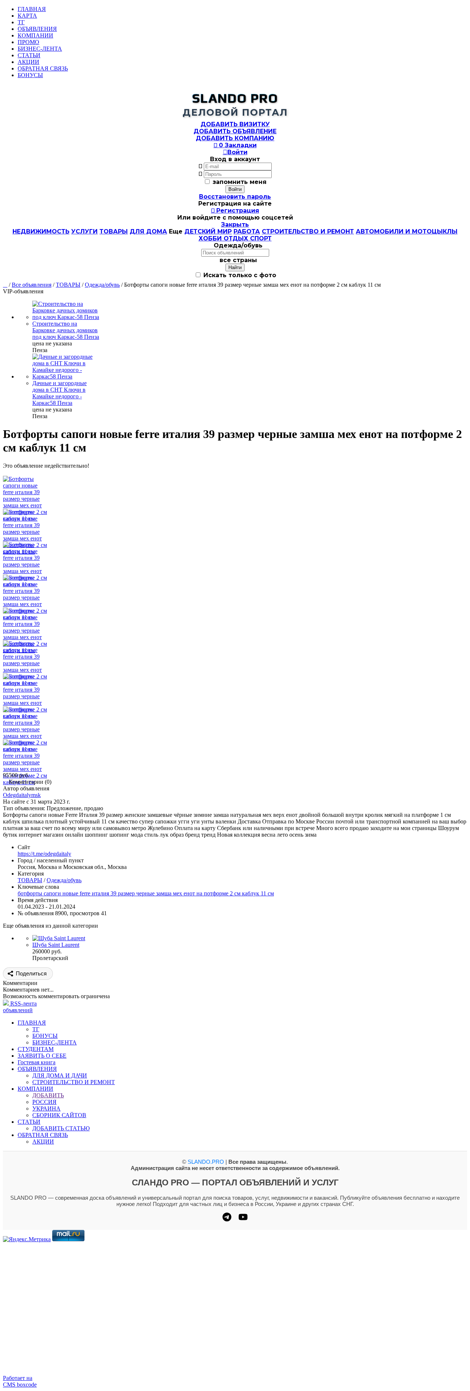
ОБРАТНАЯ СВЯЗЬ (43, 68)
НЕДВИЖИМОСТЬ (40, 231)
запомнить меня (240, 181)
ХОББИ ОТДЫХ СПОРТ (235, 238)
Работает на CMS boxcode (20, 1381)
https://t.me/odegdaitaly (44, 854)
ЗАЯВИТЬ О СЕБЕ (42, 1056)
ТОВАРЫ (114, 231)
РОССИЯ (44, 1102)
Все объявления (31, 285)
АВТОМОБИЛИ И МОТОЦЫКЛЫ (407, 231)
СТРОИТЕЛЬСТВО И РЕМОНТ (308, 231)
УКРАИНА (46, 1108)
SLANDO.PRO (206, 1162)
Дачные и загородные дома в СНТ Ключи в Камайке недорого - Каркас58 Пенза (59, 393)
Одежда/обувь (102, 285)
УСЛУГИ (84, 231)
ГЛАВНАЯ (32, 9)
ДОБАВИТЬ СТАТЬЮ (61, 1128)
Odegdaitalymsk (22, 795)
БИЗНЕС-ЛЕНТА (40, 49)
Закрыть (235, 224)
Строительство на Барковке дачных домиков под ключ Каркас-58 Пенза (65, 330)
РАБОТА (247, 231)
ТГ (21, 22)
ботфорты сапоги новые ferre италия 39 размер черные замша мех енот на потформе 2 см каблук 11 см (146, 893)
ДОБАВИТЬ (48, 1095)
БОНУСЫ (30, 75)
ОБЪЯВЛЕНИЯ (37, 29)
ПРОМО (28, 42)
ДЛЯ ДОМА (148, 231)
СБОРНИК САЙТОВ (59, 1115)
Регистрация (235, 210)
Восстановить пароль (235, 196)
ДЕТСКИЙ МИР (208, 231)
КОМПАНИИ (35, 35)
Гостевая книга (36, 1062)
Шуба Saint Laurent (55, 945)
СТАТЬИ (29, 55)
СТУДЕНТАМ (36, 1049)
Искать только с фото (239, 275)
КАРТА (27, 15)
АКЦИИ (28, 62)
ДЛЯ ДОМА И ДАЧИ (59, 1075)
